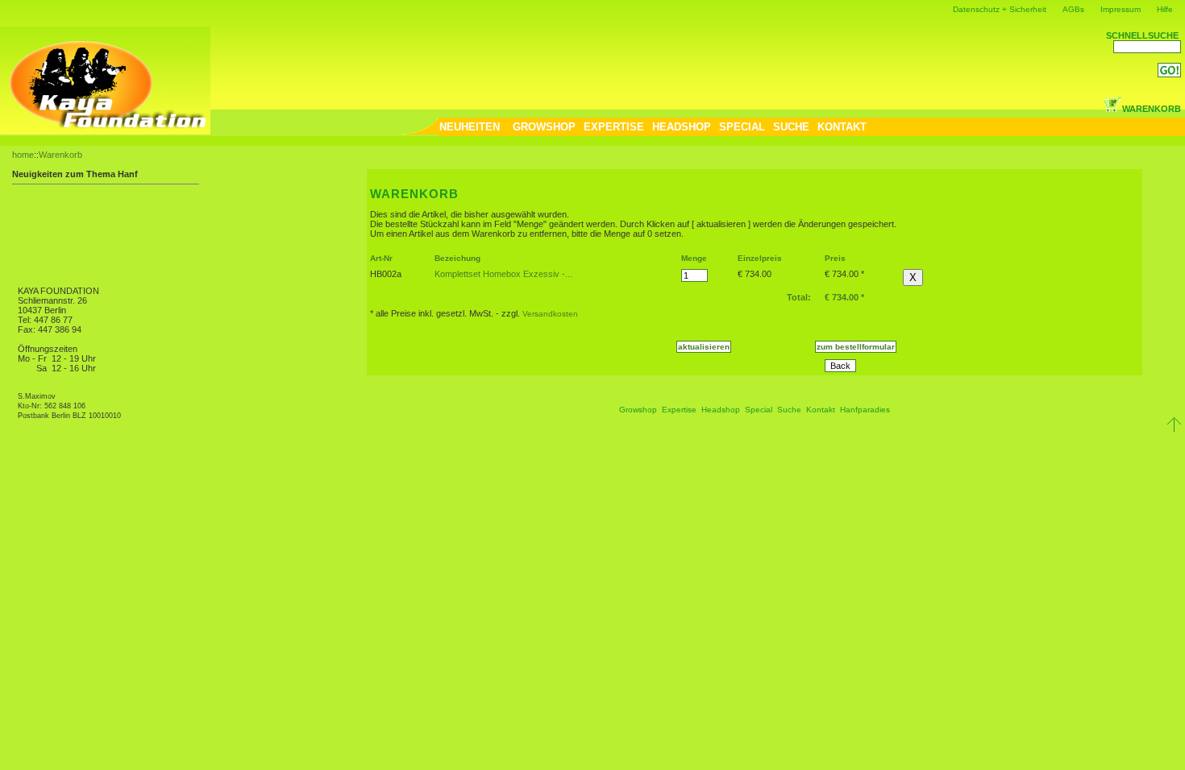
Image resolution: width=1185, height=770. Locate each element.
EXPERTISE (614, 127)
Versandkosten (550, 313)
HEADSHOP (681, 127)
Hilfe (1165, 9)
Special (758, 409)
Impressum (1120, 9)
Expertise (679, 409)
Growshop (638, 409)
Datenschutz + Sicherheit (999, 9)
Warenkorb (60, 154)
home (23, 154)
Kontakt (820, 409)
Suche (789, 409)
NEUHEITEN (469, 127)
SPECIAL (742, 127)
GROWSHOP (544, 127)
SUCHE (791, 127)
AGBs (1073, 9)
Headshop (720, 409)
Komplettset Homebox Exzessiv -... (503, 274)
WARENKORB (1151, 109)
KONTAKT (842, 127)
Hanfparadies (865, 409)
